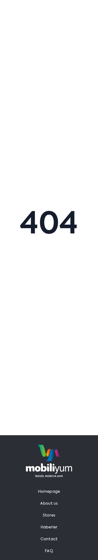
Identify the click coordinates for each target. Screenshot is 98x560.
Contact (49, 539)
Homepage (49, 492)
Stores (49, 515)
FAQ (49, 551)
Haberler (49, 527)
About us (49, 504)
